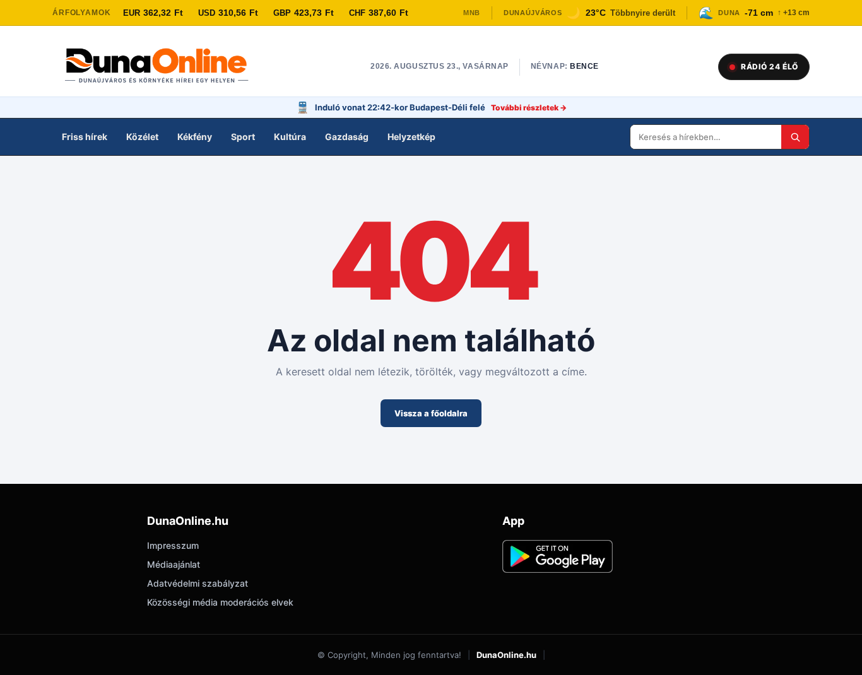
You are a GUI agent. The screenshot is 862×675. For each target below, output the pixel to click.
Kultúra (290, 136)
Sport (243, 136)
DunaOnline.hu (506, 655)
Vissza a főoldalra (431, 413)
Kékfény (194, 136)
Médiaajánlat (173, 564)
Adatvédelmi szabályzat (197, 583)
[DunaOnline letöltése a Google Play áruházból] (557, 556)
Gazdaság (347, 136)
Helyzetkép (411, 136)
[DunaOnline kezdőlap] (162, 67)
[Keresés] (795, 137)
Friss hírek (84, 136)
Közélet (142, 136)
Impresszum (173, 545)
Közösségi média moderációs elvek (220, 602)
